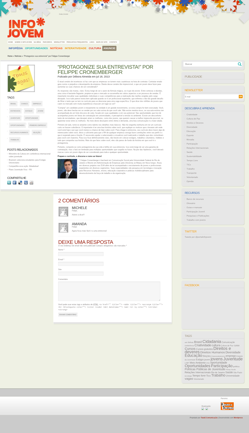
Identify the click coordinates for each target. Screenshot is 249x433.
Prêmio (228, 369)
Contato (113, 42)
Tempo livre (199, 375)
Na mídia (37, 42)
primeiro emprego (38, 125)
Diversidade (192, 127)
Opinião (190, 181)
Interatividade (75, 48)
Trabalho (15, 140)
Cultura (95, 48)
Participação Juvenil (196, 211)
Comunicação (228, 342)
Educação (191, 131)
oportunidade (31, 118)
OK (240, 97)
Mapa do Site (101, 42)
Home (10, 42)
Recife (233, 369)
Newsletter (59, 42)
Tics (208, 375)
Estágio (28, 111)
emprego (37, 104)
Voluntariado (192, 177)
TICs (189, 164)
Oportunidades (36, 48)
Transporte (192, 173)
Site (60, 269)
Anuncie (109, 48)
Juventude (15, 118)
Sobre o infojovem (23, 42)
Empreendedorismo (218, 356)
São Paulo (237, 372)
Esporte (190, 135)
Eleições (207, 356)
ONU (208, 363)
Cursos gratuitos (204, 349)
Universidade (233, 376)
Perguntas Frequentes (77, 42)
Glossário (191, 203)
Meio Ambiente (198, 362)
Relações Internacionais (198, 148)
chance (24, 104)
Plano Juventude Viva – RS (20, 170)
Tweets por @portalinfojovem (198, 237)
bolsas (191, 342)
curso (236, 345)
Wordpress (238, 418)
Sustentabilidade (194, 156)
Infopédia (16, 48)
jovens (217, 359)
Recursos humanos (19, 132)
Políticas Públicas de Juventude (205, 369)
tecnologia (188, 376)
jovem (40, 111)
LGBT (187, 363)
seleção (36, 132)
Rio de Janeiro (218, 372)
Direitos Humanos (212, 352)
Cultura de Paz (193, 119)
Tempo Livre (192, 160)
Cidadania (211, 341)
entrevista (15, 111)
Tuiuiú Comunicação (209, 418)
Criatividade (192, 114)
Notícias (56, 48)
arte (186, 342)
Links (91, 42)
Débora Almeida (82, 76)
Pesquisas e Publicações (198, 216)
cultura (216, 345)
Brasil (13, 104)
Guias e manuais (194, 207)
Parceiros (47, 42)
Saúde (190, 152)
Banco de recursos (195, 199)
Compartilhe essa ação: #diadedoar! (24, 166)
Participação (192, 144)
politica (236, 366)
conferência (189, 346)
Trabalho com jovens (196, 220)
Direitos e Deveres (195, 123)
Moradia (190, 139)
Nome (61, 250)
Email (61, 259)
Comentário (63, 279)
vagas (189, 378)
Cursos (190, 349)
